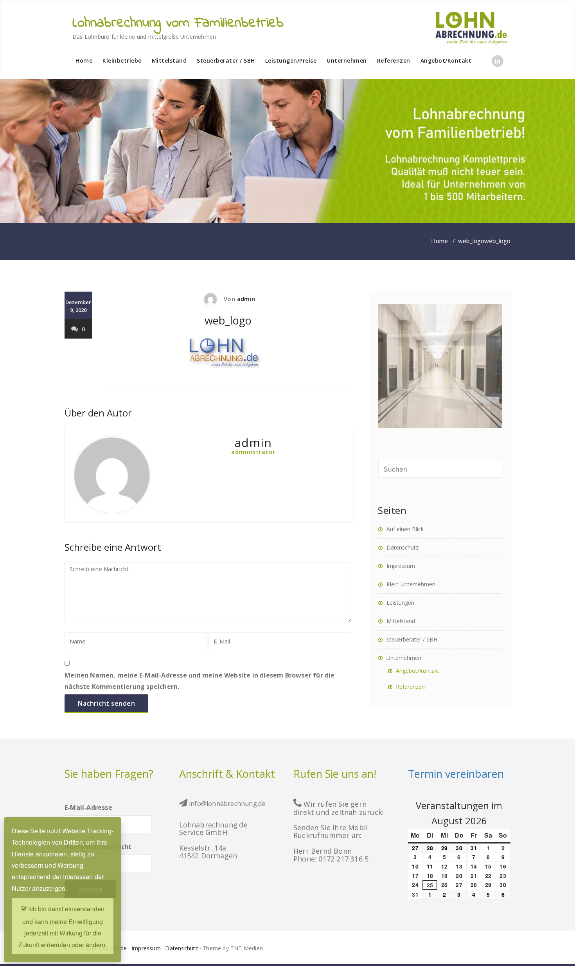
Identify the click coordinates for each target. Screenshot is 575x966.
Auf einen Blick (405, 529)
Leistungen (400, 602)
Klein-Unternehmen (410, 584)
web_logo (471, 241)
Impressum (400, 566)
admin (246, 299)
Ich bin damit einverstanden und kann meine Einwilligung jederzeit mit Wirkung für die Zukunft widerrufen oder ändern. (62, 926)
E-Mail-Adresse (88, 807)
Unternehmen (347, 60)
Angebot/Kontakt (446, 60)
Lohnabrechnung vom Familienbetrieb (178, 23)
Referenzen (393, 60)
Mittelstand (169, 60)
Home (83, 60)
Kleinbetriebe (122, 60)
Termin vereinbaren (456, 773)
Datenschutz (402, 547)
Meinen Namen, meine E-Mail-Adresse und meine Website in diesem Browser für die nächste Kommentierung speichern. (200, 681)
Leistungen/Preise (291, 60)
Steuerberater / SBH (226, 60)
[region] (287, 151)
